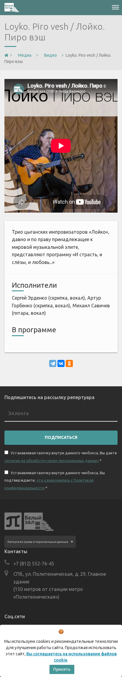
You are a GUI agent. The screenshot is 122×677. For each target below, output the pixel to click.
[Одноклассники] (69, 363)
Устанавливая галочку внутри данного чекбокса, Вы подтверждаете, (54, 480)
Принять (61, 669)
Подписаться (61, 437)
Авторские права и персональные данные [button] (37, 541)
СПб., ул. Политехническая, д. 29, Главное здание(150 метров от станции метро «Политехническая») (59, 585)
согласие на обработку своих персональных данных (51, 460)
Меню (115, 4)
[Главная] (6, 55)
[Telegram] (52, 363)
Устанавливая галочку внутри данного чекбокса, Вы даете (60, 457)
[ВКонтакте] (61, 363)
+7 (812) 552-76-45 (33, 563)
